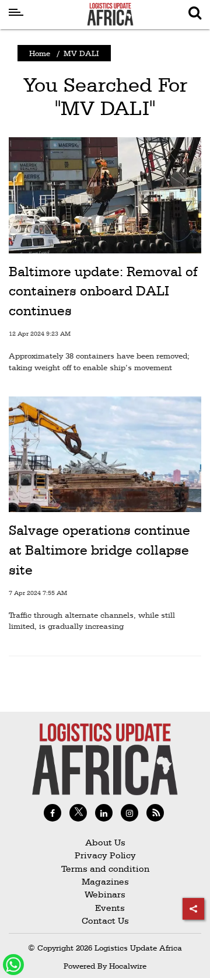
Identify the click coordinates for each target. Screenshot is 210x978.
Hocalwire (127, 965)
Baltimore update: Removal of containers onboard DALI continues (103, 291)
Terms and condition (105, 868)
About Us (105, 842)
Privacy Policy (105, 855)
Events (105, 907)
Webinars (105, 894)
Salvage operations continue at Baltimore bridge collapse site (99, 549)
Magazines (105, 881)
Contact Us (105, 920)
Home (39, 53)
